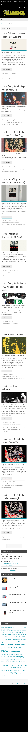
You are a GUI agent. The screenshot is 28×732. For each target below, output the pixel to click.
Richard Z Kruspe (16, 663)
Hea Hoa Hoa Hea (17, 325)
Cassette (5, 224)
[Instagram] (24, 7)
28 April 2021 (13, 422)
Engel (2, 634)
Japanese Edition (11, 636)
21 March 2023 (13, 321)
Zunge (3, 675)
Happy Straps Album (17, 224)
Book (4, 427)
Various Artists (5, 673)
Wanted (19, 536)
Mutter (14, 642)
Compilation (13, 630)
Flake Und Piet (8, 77)
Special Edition (7, 665)
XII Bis (19, 673)
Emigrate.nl (15, 1)
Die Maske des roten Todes (8, 169)
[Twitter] (22, 7)
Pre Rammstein (10, 75)
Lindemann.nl (9, 1)
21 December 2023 (14, 220)
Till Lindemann (18, 665)
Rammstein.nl (3, 1)
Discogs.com (11, 565)
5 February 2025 (13, 119)
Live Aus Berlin (8, 642)
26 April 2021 (13, 481)
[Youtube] (20, 7)
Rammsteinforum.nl (22, 1)
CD (3, 485)
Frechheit (9, 376)
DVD (5, 632)
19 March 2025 (13, 73)
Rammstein (8, 426)
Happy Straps (10, 222)
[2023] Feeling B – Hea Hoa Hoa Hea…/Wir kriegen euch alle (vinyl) (13, 286)
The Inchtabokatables (15, 426)
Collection (5, 75)
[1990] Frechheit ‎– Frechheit (12, 334)
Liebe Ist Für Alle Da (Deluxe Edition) (10, 563)
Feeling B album (10, 122)
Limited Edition (17, 122)
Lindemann (8, 639)
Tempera (19, 683)
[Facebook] (26, 7)
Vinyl (12, 78)
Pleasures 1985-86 (21, 274)
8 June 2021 (12, 374)
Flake (4, 77)
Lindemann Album (17, 639)
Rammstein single (17, 657)
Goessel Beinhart (15, 77)
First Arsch (18, 424)
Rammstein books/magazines (12, 429)
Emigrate (11, 632)
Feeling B (9, 120)
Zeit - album (24, 673)
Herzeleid (4, 636)
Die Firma (9, 424)
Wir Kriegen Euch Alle (13, 124)
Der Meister (5, 73)
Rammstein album (14, 651)
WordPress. (24, 683)
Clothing (5, 630)
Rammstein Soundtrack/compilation (8, 659)
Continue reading (6, 69)
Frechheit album (14, 378)
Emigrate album (20, 632)
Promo (7, 648)
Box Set (9, 627)
